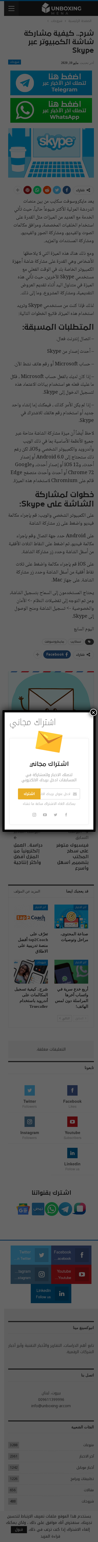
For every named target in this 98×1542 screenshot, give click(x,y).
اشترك (29, 794)
